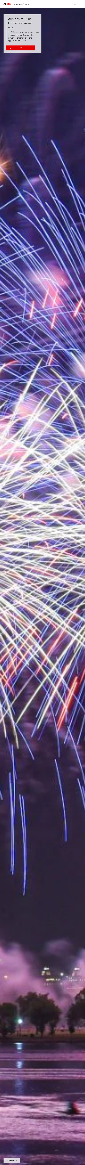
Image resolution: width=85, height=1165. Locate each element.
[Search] (75, 4)
